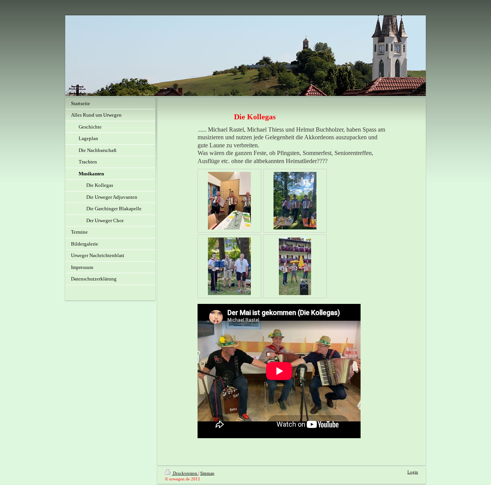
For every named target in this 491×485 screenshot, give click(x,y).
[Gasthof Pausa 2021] (295, 266)
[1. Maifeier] (295, 200)
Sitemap (207, 473)
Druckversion (185, 473)
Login (412, 472)
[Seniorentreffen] (229, 200)
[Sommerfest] (229, 266)
